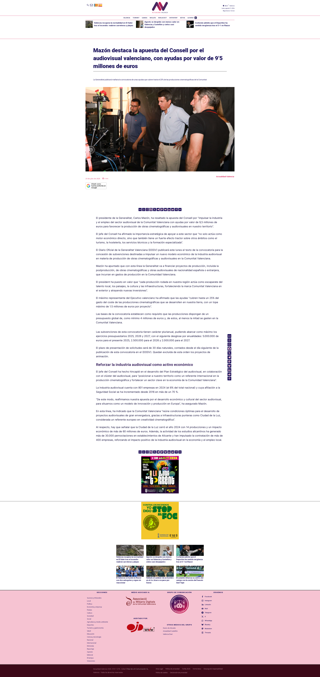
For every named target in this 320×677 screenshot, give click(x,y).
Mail (206, 608)
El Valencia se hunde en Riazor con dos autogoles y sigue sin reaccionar (128, 580)
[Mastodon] (161, 209)
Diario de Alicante (169, 628)
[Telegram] (158, 209)
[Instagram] (147, 209)
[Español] (100, 5)
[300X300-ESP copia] (160, 520)
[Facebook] (150, 209)
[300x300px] (160, 492)
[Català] (96, 5)
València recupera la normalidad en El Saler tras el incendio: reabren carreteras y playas (129, 559)
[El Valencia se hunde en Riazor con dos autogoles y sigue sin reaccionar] (130, 571)
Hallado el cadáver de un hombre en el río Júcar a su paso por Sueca (160, 580)
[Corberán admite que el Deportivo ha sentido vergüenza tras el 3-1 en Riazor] (190, 24)
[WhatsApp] (202, 621)
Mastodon (208, 628)
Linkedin (208, 604)
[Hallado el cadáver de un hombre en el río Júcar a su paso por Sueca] (160, 571)
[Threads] (202, 633)
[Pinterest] (176, 209)
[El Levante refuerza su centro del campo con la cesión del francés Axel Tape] (190, 571)
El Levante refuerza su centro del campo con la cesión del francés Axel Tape (189, 580)
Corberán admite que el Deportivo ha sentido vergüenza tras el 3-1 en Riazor (189, 559)
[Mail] (202, 609)
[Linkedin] (169, 209)
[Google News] (140, 209)
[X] (154, 209)
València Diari (168, 634)
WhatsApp (208, 620)
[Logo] (160, 7)
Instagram (208, 600)
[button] (88, 5)
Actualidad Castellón (170, 631)
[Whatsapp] (143, 209)
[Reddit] (172, 209)
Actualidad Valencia (225, 176)
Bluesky (207, 624)
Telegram (208, 612)
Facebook (208, 596)
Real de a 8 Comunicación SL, (137, 669)
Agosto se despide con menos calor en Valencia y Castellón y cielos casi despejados (161, 24)
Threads (208, 632)
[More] (180, 209)
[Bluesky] (165, 209)
